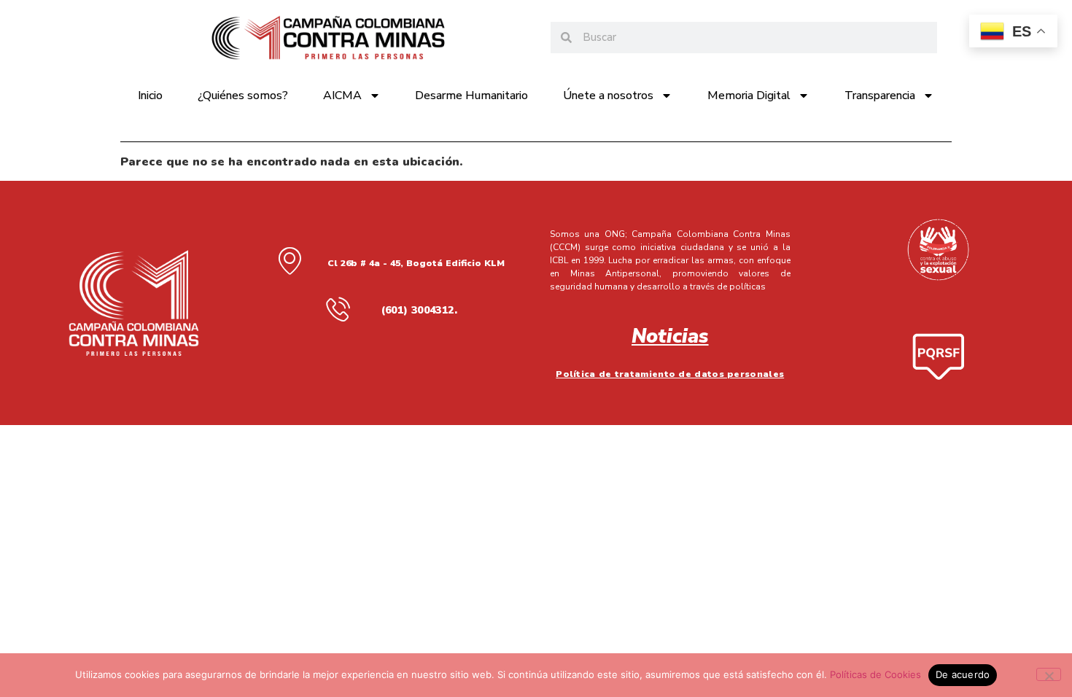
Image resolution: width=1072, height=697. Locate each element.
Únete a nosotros (608, 95)
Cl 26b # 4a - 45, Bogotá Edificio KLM (416, 263)
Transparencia (879, 95)
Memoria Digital (749, 95)
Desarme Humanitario (471, 95)
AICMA (342, 95)
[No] (1048, 674)
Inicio (150, 95)
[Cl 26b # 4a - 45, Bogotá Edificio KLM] (289, 260)
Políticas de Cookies (875, 674)
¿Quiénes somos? (243, 95)
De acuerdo (963, 674)
